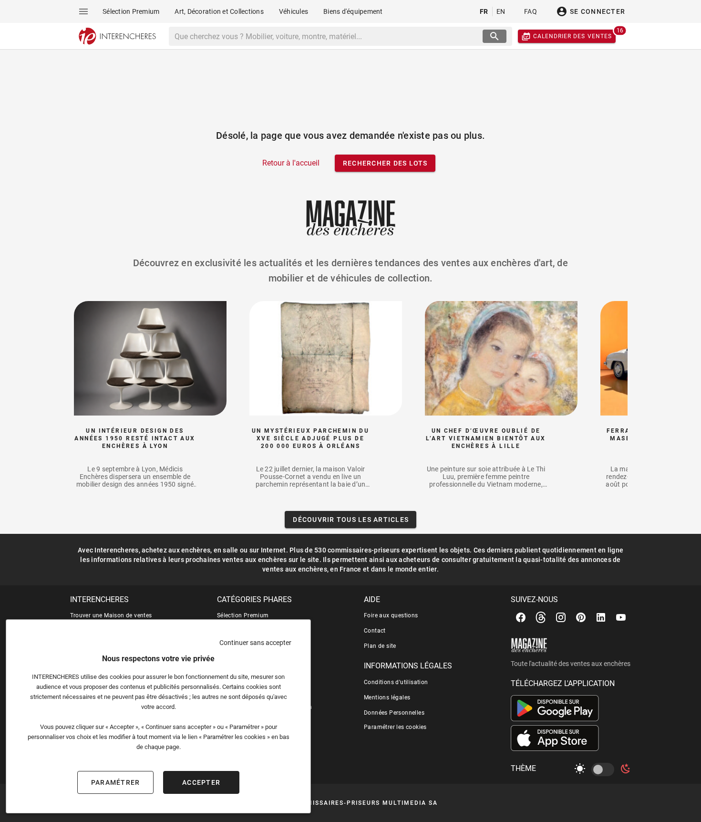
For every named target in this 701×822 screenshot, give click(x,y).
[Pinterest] (580, 617)
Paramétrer (115, 782)
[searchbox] (327, 36)
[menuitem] (131, 11)
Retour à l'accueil (291, 162)
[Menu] (83, 11)
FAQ (530, 11)
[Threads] (540, 617)
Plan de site (380, 646)
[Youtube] (620, 617)
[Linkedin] (600, 617)
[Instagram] (560, 617)
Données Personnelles (394, 712)
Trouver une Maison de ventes (111, 615)
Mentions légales (387, 697)
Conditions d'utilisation (396, 682)
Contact (375, 630)
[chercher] (494, 36)
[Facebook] (520, 617)
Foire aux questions (391, 615)
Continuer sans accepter (255, 642)
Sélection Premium (243, 615)
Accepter (201, 782)
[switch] (604, 769)
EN (500, 11)
